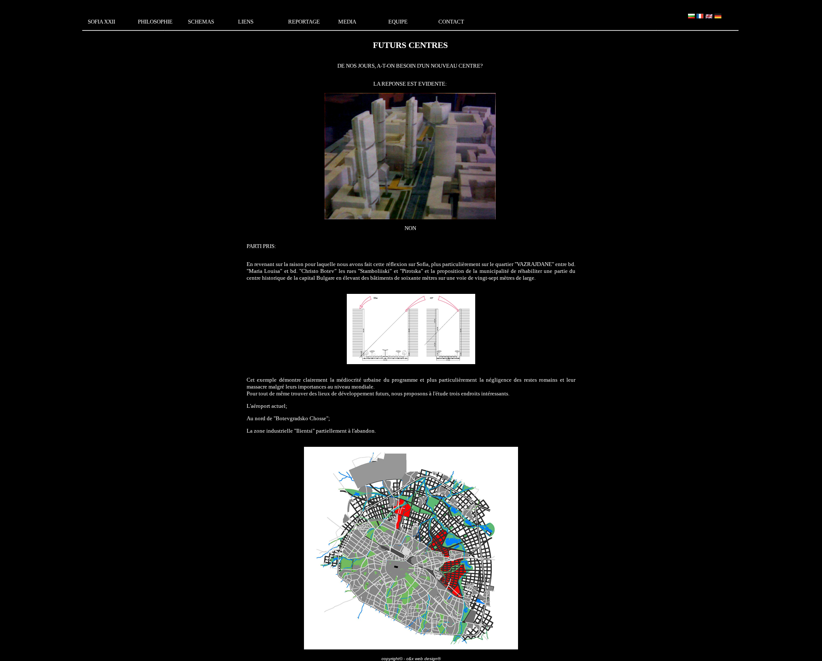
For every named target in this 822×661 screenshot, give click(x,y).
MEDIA (347, 21)
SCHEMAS (201, 21)
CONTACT (451, 21)
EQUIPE (398, 21)
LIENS (245, 21)
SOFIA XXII (101, 21)
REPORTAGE (304, 21)
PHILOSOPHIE (155, 21)
